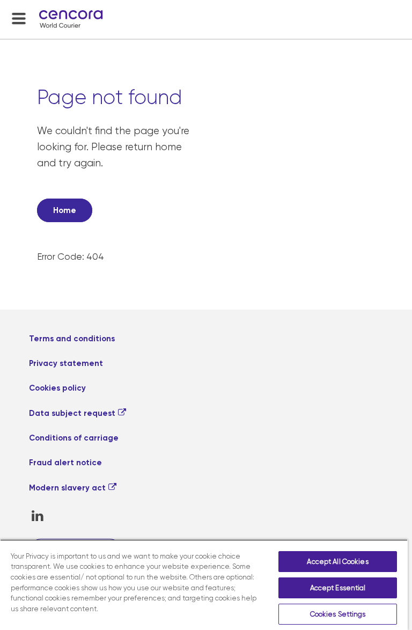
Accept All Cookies (337, 562)
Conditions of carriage (74, 438)
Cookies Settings (338, 614)
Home (64, 210)
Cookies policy (57, 388)
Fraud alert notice (65, 462)
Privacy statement (66, 363)
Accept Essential (338, 588)
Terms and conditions (72, 338)
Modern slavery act (67, 488)
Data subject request (72, 413)
